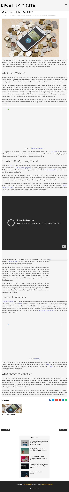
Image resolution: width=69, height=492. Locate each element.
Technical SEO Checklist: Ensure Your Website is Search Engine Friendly (39, 466)
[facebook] (33, 488)
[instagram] (35, 488)
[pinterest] (38, 488)
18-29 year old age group (23, 168)
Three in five (12, 261)
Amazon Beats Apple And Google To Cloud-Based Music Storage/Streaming (39, 443)
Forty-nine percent (7, 301)
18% (51, 366)
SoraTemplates (27, 484)
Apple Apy (22, 15)
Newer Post (5, 430)
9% (48, 364)
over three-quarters (50, 170)
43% (20, 304)
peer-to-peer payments (46, 310)
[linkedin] (30, 488)
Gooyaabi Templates (47, 484)
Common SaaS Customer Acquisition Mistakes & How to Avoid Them (38, 458)
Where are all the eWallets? (10, 414)
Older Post (63, 430)
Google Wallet (43, 15)
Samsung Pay (52, 15)
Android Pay (15, 15)
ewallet (37, 15)
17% (10, 165)
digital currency (30, 15)
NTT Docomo (55, 152)
